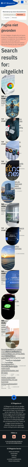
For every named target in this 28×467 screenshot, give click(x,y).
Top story (3, 97)
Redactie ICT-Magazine (4, 375)
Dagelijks (7, 17)
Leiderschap (22, 366)
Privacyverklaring (14, 461)
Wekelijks (14, 17)
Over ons (14, 455)
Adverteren (14, 453)
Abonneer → (21, 14)
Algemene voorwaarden (14, 459)
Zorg (17, 375)
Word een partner (14, 451)
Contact (14, 457)
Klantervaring (20, 253)
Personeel (16, 361)
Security (19, 191)
